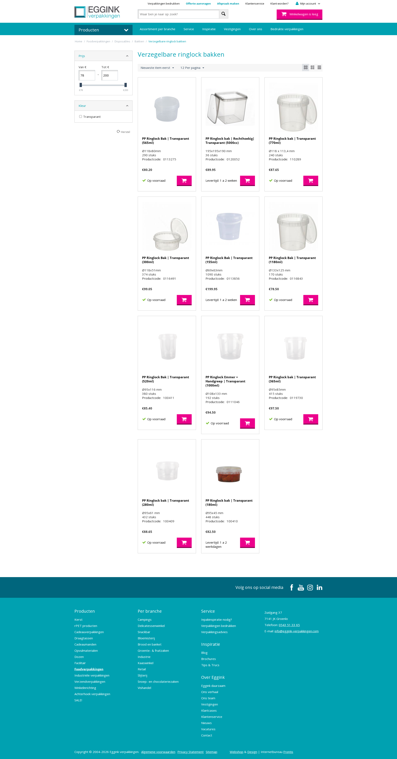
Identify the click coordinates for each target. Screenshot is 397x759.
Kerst (78, 619)
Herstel (125, 132)
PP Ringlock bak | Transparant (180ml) (229, 502)
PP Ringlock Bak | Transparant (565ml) (165, 140)
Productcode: (151, 159)
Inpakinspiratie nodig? (216, 619)
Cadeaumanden (85, 644)
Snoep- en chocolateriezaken (158, 681)
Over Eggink (213, 677)
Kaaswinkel (145, 663)
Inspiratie (209, 29)
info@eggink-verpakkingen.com (297, 631)
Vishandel (144, 688)
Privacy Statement (190, 752)
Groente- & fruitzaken (153, 650)
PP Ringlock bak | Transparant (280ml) (165, 502)
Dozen (79, 657)
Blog (204, 652)
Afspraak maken (228, 3)
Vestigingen (232, 29)
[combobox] (183, 14)
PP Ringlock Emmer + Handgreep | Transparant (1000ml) (225, 381)
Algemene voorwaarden (158, 752)
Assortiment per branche (157, 29)
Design (252, 752)
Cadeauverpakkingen (89, 632)
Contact (206, 735)
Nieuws (206, 723)
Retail (142, 669)
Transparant (92, 117)
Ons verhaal (209, 692)
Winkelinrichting (85, 688)
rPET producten (85, 626)
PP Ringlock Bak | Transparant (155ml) (229, 260)
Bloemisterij (146, 638)
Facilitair (80, 663)
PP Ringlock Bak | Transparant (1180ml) (292, 260)
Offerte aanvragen (198, 3)
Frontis (288, 752)
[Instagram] (310, 587)
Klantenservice (254, 3)
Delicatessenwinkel (151, 626)
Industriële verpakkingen (91, 675)
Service (189, 29)
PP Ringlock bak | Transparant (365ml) (292, 379)
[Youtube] (301, 587)
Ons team (208, 698)
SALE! (78, 700)
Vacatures (208, 729)
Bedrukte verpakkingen (286, 29)
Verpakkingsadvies (214, 632)
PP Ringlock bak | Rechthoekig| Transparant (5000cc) (230, 140)
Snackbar (144, 632)
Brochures (208, 659)
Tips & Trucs (210, 665)
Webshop (236, 752)
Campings (145, 619)
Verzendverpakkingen (89, 681)
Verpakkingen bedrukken (164, 3)
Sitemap (211, 752)
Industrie (144, 657)
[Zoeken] (223, 14)
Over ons (255, 29)
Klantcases (209, 710)
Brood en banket (149, 644)
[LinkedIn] (319, 587)
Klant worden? (279, 3)
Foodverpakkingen (88, 669)
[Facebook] (291, 587)
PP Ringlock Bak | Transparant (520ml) (165, 379)
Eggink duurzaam (213, 686)
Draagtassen (83, 638)
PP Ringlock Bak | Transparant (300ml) (165, 260)
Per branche (150, 611)
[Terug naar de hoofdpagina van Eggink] (97, 12)
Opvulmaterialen (86, 650)
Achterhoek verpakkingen (92, 694)
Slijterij (142, 675)
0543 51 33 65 (289, 625)
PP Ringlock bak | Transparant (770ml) (292, 140)
